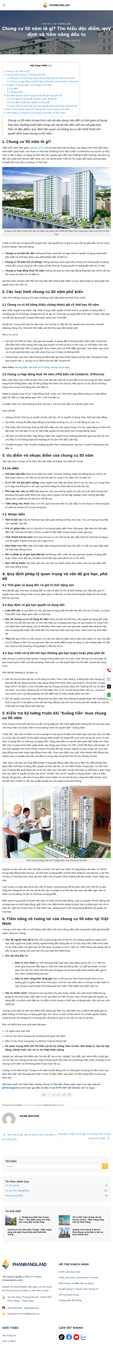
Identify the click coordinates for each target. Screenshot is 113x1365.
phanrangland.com (13, 1087)
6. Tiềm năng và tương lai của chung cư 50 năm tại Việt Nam (34, 112)
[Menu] (4, 5)
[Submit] (105, 1166)
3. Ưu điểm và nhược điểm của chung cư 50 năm (28, 85)
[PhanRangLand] (56, 5)
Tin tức (46, 24)
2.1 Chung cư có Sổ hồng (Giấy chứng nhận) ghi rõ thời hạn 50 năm (41, 78)
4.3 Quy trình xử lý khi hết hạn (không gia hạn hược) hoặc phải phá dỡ (42, 105)
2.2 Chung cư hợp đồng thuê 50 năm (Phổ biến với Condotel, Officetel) (42, 81)
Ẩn (50, 65)
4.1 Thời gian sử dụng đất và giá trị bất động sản (32, 98)
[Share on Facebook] (48, 1095)
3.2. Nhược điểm (15, 91)
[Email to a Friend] (59, 1095)
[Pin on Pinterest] (64, 1095)
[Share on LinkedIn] (69, 1095)
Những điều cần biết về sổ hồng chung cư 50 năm (42, 367)
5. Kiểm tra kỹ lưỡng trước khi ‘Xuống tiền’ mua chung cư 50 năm (36, 109)
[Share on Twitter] (53, 1095)
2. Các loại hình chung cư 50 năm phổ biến (25, 74)
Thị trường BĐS (61, 24)
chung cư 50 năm (39, 147)
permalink (60, 1105)
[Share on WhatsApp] (43, 1095)
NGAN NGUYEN (73, 41)
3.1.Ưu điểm (12, 88)
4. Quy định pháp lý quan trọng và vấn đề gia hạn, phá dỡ (33, 95)
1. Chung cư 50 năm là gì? (17, 71)
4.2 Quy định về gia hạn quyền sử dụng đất (28, 102)
